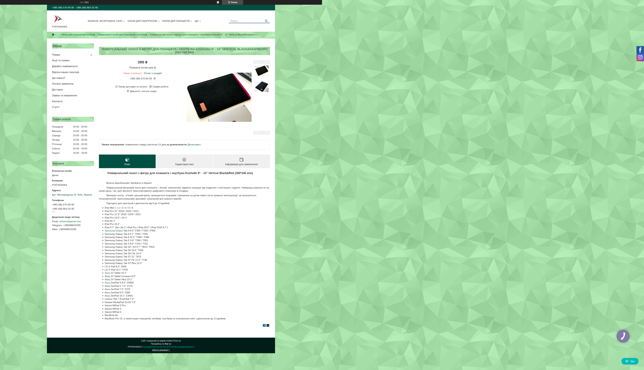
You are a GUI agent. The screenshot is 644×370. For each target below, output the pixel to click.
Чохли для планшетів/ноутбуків (78, 34)
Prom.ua (177, 341)
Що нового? (58, 78)
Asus (107, 282)
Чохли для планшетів (176, 21)
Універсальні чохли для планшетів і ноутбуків (122, 34)
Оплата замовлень (63, 83)
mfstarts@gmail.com (70, 221)
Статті (55, 107)
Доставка (57, 89)
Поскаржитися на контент (154, 347)
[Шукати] (266, 21)
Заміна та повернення (64, 95)
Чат (632, 361)
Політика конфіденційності (181, 347)
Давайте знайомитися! (65, 66)
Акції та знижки (60, 60)
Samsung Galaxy (114, 230)
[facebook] (264, 326)
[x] (267, 326)
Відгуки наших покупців (65, 72)
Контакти (57, 101)
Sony (107, 273)
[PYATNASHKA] (58, 18)
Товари (56, 54)
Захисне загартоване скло (105, 21)
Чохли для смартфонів (142, 21)
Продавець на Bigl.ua (161, 344)
